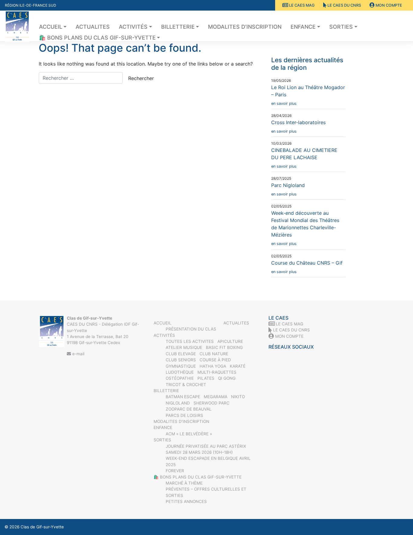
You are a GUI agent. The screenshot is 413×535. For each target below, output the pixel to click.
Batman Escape (183, 396)
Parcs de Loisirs (184, 415)
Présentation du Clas (191, 329)
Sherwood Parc (211, 403)
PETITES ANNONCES (186, 501)
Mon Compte (388, 5)
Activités (133, 27)
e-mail (77, 353)
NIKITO (238, 396)
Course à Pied (215, 359)
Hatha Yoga (213, 366)
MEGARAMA (215, 396)
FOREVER (175, 470)
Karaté (238, 366)
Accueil (50, 27)
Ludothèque (180, 372)
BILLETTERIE (178, 27)
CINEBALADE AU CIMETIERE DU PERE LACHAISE (304, 158)
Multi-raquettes (216, 372)
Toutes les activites (190, 341)
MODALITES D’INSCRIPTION (244, 27)
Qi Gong (227, 378)
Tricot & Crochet (186, 384)
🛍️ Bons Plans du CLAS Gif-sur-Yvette (97, 37)
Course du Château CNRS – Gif (307, 267)
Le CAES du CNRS (344, 5)
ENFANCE (303, 27)
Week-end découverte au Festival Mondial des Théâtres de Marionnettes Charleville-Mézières (305, 228)
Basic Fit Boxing (224, 347)
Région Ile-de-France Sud (30, 5)
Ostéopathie (180, 378)
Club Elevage (181, 353)
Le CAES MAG (301, 5)
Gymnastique (181, 366)
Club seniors (181, 359)
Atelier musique (184, 347)
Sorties (341, 27)
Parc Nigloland (288, 189)
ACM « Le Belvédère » (189, 433)
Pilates (205, 378)
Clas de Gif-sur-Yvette (42, 526)
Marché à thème (184, 483)
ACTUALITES (93, 27)
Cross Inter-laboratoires (298, 126)
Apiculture (230, 341)
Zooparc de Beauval (189, 409)
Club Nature (214, 353)
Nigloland (178, 403)
